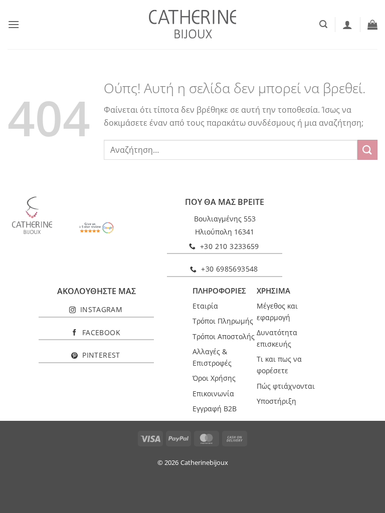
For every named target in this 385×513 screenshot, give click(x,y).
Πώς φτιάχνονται (286, 386)
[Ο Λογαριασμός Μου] (347, 25)
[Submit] (367, 149)
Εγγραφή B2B (214, 408)
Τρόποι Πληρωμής (222, 321)
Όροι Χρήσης (214, 378)
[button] (14, 24)
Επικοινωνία (213, 393)
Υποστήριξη (276, 401)
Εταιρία (205, 306)
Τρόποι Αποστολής (223, 336)
